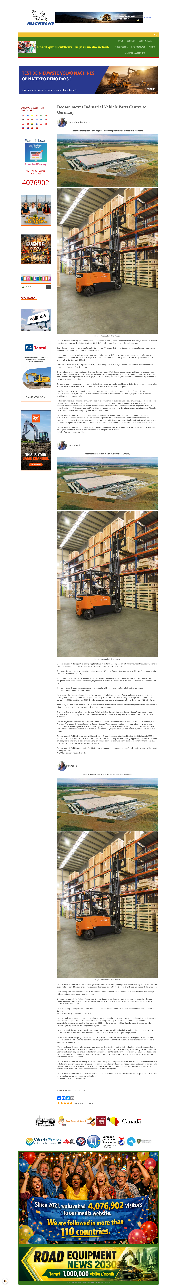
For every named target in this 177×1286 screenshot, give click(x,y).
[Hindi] (32, 124)
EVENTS (151, 47)
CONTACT (131, 41)
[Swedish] (41, 120)
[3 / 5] (65, 1103)
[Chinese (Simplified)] (32, 128)
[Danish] (46, 124)
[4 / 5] (68, 1103)
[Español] (32, 115)
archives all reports (135, 53)
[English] (27, 115)
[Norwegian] (27, 124)
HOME (120, 41)
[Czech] (23, 128)
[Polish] (23, 124)
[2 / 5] (61, 1103)
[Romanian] (46, 120)
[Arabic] (41, 115)
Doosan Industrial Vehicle (110, 336)
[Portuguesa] (32, 120)
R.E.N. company (145, 41)
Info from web (138, 47)
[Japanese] (36, 115)
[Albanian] (36, 128)
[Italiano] (46, 115)
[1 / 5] (58, 1103)
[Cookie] (5, 1281)
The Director (121, 47)
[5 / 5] (71, 1103)
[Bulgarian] (41, 124)
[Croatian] (27, 128)
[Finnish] (36, 124)
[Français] (23, 115)
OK (48, 287)
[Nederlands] (27, 120)
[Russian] (36, 120)
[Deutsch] (23, 120)
